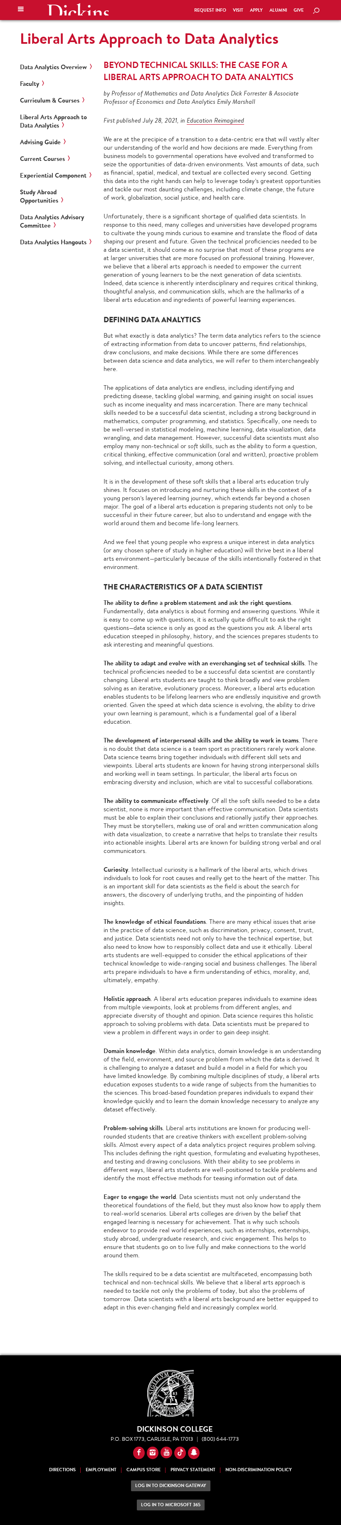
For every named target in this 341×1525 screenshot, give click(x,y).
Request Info (210, 10)
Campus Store (143, 1470)
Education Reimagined (215, 120)
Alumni (278, 10)
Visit (238, 10)
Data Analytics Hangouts (53, 242)
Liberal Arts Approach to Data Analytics (149, 38)
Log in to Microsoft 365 (170, 1505)
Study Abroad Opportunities (39, 196)
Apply (256, 10)
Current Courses (42, 159)
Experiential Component (53, 175)
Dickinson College (78, 9)
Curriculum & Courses (49, 100)
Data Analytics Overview (53, 67)
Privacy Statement (192, 1470)
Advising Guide (40, 142)
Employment (101, 1470)
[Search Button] (316, 11)
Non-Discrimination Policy (258, 1470)
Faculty (29, 84)
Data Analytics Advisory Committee (52, 221)
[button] (21, 10)
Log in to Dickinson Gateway (170, 1485)
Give (299, 10)
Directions (62, 1470)
